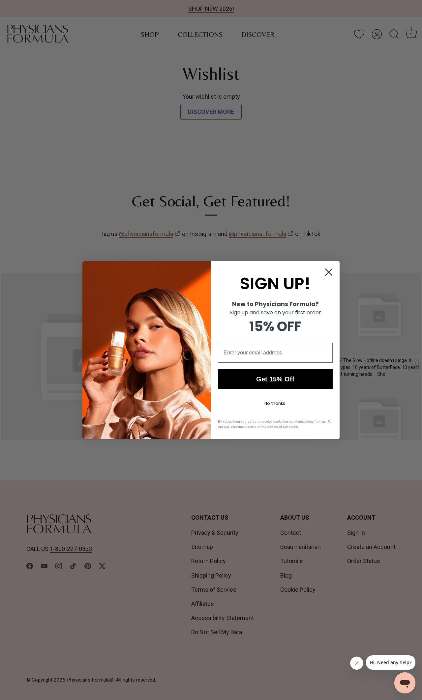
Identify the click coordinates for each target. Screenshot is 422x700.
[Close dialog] (328, 272)
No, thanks (274, 403)
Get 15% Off (275, 379)
